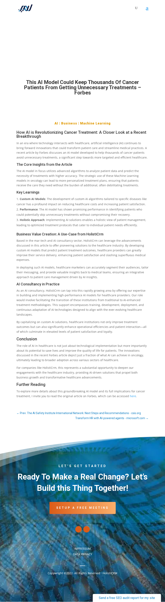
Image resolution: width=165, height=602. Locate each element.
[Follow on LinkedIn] (86, 529)
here (133, 396)
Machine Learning (95, 123)
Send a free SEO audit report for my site (127, 598)
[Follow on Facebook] (78, 529)
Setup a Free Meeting (82, 507)
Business (69, 123)
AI (56, 123)
